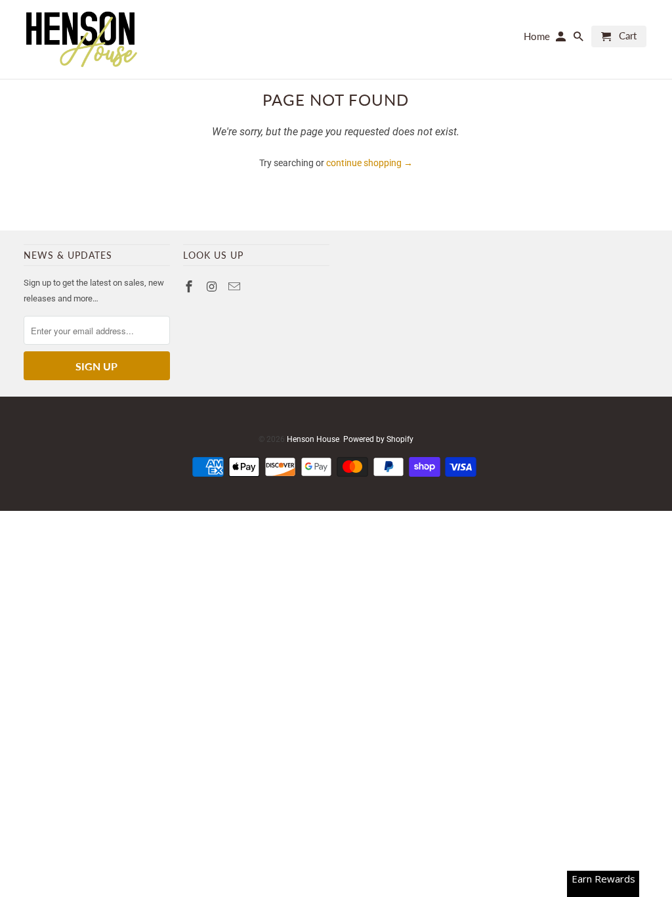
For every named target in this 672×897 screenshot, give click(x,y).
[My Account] (562, 39)
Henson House (313, 439)
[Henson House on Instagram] (213, 287)
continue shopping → (369, 163)
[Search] (579, 39)
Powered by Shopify (378, 439)
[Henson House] (81, 39)
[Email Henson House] (235, 287)
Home (537, 36)
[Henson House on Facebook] (190, 287)
